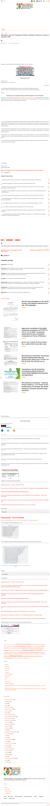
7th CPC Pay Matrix (13, 644)
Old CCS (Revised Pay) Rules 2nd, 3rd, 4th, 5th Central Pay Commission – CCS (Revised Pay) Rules (19, 520)
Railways (6, 752)
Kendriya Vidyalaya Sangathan (11, 731)
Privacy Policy (7, 676)
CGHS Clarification (11, 646)
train (22, 658)
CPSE (14, 648)
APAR (32, 644)
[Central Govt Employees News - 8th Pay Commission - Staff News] (25, 8)
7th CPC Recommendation (23, 644)
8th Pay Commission (9, 699)
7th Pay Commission (9, 674)
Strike (21, 658)
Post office (7, 750)
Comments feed (8, 791)
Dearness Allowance (9, 714)
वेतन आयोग (6, 762)
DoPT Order (7, 668)
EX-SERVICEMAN (8, 724)
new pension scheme (9, 739)
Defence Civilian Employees (10, 716)
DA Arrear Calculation (9, 683)
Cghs (6, 712)
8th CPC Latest (5, 298)
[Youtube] (32, 1)
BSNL (34, 644)
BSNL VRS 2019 (8, 707)
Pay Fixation (36, 652)
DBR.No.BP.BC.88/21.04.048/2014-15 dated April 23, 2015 (24, 97)
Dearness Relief (18, 648)
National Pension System (26, 652)
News (6, 741)
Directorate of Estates (9, 720)
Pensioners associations (33, 653)
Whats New (7, 666)
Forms (9, 650)
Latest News (3, 434)
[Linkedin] (39, 1)
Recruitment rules (32, 656)
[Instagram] (41, 1)
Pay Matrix (7, 745)
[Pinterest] (37, 1)
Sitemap (6, 664)
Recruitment (24, 656)
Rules (6, 756)
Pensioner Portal (25, 653)
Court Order (10, 648)
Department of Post (26, 648)
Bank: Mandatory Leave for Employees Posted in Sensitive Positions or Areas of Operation (23, 170)
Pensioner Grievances (17, 653)
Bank (6, 703)
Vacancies (7, 672)
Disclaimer (7, 670)
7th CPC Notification (7, 644)
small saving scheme (15, 658)
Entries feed (7, 789)
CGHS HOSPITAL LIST (29, 646)
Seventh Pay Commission (10, 758)
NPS (6, 679)
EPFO (38, 648)
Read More (24, 307)
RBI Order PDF (7, 172)
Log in (6, 787)
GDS (11, 650)
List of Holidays (8, 733)
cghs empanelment (20, 646)
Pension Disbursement (8, 653)
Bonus (6, 705)
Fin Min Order (7, 726)
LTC (5, 735)
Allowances (7, 701)
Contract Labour (37, 646)
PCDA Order (42, 652)
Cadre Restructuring (9, 709)
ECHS (35, 648)
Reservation (7, 754)
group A (21, 650)
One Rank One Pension (9, 743)
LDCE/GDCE (11, 652)
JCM (6, 729)
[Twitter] (34, 1)
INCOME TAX (7, 728)
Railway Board (15, 656)
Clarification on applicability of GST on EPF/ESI (39, 250)
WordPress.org (8, 793)
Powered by (3, 427)
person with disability (41, 653)
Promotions (7, 656)
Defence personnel (8, 718)
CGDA (7, 646)
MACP (6, 737)
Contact (6, 677)
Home (5, 796)
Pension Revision (8, 748)
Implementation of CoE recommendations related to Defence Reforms (11, 251)
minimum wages (16, 652)
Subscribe (4, 425)
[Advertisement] (25, 19)
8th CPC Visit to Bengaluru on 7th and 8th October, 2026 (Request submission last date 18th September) (35, 303)
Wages (6, 760)
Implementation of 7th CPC (32, 650)
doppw (33, 648)
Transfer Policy (26, 658)
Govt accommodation (16, 650)
